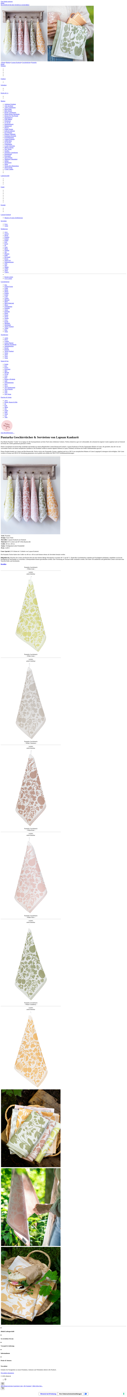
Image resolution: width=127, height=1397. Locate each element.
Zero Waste (7, 394)
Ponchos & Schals (6, 397)
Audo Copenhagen (10, 107)
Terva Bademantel (9, 387)
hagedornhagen (8, 124)
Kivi (5, 366)
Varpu (6, 310)
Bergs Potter (8, 109)
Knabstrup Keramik (10, 136)
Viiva (6, 356)
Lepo (6, 247)
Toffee (6, 269)
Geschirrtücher (26, 62)
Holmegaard (8, 126)
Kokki (6, 295)
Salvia (6, 316)
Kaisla (6, 364)
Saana (6, 410)
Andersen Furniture (10, 104)
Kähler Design (8, 129)
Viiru (5, 417)
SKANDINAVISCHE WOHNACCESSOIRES (15, 5)
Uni (5, 415)
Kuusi (6, 244)
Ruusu (6, 315)
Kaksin (6, 239)
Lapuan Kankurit (16, 62)
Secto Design (8, 157)
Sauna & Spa (4, 361)
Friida (6, 288)
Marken (8, 62)
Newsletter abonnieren (7, 1373)
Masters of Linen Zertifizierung (13, 218)
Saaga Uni (7, 260)
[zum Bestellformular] (7, 431)
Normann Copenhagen (11, 152)
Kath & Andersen (9, 131)
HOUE (6, 127)
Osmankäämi (8, 306)
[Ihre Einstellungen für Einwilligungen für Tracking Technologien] (124, 1394)
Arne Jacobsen (8, 106)
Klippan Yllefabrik (9, 134)
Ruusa (6, 259)
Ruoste (6, 348)
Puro (5, 377)
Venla (6, 331)
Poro (5, 330)
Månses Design (8, 147)
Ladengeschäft (5, 176)
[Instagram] (5, 1380)
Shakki (6, 267)
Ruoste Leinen (8, 277)
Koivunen (7, 369)
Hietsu (6, 291)
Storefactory (8, 162)
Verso (6, 270)
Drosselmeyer (8, 117)
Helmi (6, 290)
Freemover (7, 121)
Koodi (6, 321)
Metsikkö (7, 323)
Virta (5, 392)
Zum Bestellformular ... (7, 433)
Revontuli (7, 257)
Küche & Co (4, 93)
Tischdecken (4, 335)
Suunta (6, 318)
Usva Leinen (8, 278)
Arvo (6, 232)
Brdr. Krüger (8, 111)
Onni (5, 376)
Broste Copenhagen (10, 112)
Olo (5, 252)
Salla (5, 264)
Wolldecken (4, 229)
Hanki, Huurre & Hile (10, 402)
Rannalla (7, 311)
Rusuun (6, 349)
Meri (5, 371)
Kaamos (6, 237)
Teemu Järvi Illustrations (11, 166)
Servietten (4, 221)
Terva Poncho (8, 389)
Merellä (6, 372)
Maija (6, 301)
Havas (6, 235)
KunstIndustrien (9, 137)
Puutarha (34, 62)
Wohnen (3, 66)
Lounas (6, 341)
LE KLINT (7, 142)
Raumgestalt (8, 154)
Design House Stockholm (12, 114)
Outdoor (3, 79)
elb (2, 3)
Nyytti (6, 374)
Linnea (6, 298)
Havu (6, 339)
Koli (5, 242)
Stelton (6, 161)
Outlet (2, 187)
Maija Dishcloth (9, 303)
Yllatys (6, 272)
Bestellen (3, 564)
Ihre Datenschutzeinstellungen (70, 1394)
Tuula (6, 414)
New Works (8, 149)
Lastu (6, 296)
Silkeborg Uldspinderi (10, 159)
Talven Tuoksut (9, 326)
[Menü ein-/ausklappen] (2, 1383)
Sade (5, 381)
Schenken (4, 85)
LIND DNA (8, 141)
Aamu (6, 226)
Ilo (5, 245)
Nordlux (6, 151)
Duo (5, 285)
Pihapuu (6, 254)
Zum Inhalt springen (7, 1)
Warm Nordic (8, 167)
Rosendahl (7, 156)
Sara (5, 265)
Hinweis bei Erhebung (48, 1394)
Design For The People (11, 116)
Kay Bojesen (8, 132)
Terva (6, 386)
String (6, 164)
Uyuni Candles (8, 169)
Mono (6, 305)
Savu (5, 384)
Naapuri (6, 250)
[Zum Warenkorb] (2, 1388)
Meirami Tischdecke (10, 344)
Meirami (6, 300)
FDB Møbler (8, 119)
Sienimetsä (7, 325)
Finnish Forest (8, 286)
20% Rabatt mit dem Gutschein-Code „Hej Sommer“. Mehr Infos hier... (22, 1386)
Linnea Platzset (8, 343)
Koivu (6, 367)
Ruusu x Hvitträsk (9, 379)
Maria (6, 249)
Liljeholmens (8, 144)
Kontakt (3, 205)
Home (3, 62)
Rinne (6, 313)
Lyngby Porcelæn (9, 146)
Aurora (6, 234)
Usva (6, 224)
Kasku (6, 240)
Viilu (5, 391)
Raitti (6, 255)
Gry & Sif (7, 122)
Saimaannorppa (9, 262)
